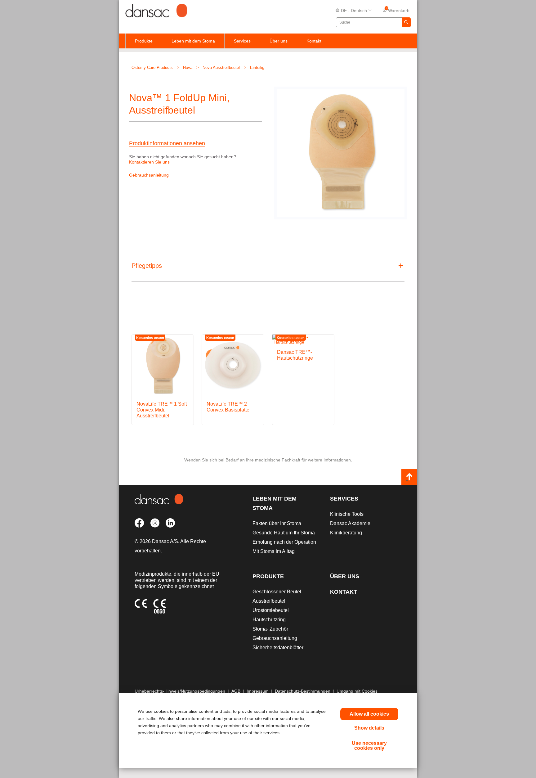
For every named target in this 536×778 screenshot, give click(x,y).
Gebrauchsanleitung (149, 175)
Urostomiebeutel (270, 610)
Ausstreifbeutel (268, 601)
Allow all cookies (369, 714)
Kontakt (313, 40)
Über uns (279, 40)
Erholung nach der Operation (284, 542)
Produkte (144, 40)
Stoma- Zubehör (270, 629)
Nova (187, 67)
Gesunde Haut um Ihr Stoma (283, 532)
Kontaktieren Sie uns (149, 162)
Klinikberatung (346, 532)
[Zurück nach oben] (409, 477)
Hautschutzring (269, 619)
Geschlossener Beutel (276, 591)
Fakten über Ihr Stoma (276, 523)
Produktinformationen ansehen (167, 143)
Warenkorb (398, 10)
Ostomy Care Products (152, 67)
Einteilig (257, 67)
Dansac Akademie (350, 523)
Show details (369, 728)
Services (242, 40)
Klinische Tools (347, 514)
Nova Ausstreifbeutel (221, 67)
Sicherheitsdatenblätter (277, 647)
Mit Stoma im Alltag (273, 551)
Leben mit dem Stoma (193, 40)
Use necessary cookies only (369, 745)
